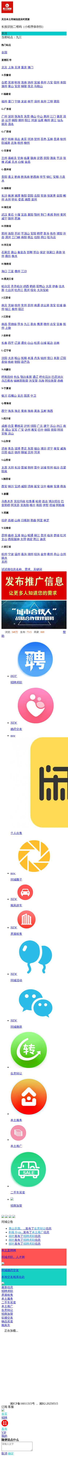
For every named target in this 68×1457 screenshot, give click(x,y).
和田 (39, 505)
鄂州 (37, 214)
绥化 (33, 290)
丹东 (37, 358)
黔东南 (25, 176)
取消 (4, 1453)
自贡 (11, 425)
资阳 (54, 429)
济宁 (50, 448)
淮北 (30, 86)
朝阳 (17, 361)
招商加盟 (7, 1313)
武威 (8, 161)
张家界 (51, 195)
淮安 (53, 305)
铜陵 (24, 86)
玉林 (50, 139)
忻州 (50, 467)
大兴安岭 (43, 290)
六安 (50, 82)
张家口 (50, 252)
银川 (4, 395)
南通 (37, 305)
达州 (27, 429)
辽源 (17, 342)
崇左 (17, 139)
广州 (4, 116)
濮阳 (59, 233)
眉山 (8, 429)
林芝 (46, 520)
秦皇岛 (21, 252)
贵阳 (4, 176)
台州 (63, 554)
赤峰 (60, 380)
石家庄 (5, 252)
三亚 (11, 271)
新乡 (46, 233)
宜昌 (24, 214)
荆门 (43, 214)
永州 (8, 199)
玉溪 (17, 535)
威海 (63, 448)
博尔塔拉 (54, 501)
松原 (37, 342)
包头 (17, 376)
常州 (24, 305)
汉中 (43, 486)
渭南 (30, 486)
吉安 (53, 324)
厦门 (11, 101)
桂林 (11, 139)
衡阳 (24, 195)
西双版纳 (14, 539)
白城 (43, 342)
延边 (50, 342)
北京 (4, 67)
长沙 (4, 195)
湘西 (27, 199)
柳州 (27, 142)
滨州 (30, 452)
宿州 (56, 82)
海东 (11, 410)
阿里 (40, 520)
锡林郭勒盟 (21, 380)
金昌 (27, 161)
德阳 (47, 429)
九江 (27, 324)
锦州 (43, 358)
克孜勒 (24, 505)
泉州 (43, 101)
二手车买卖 (8, 1302)
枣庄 (24, 448)
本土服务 (7, 1298)
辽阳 (63, 358)
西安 (4, 486)
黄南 (24, 410)
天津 (17, 67)
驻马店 (51, 237)
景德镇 (12, 324)
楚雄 (56, 535)
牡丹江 (19, 290)
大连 (11, 358)
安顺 (56, 176)
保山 (24, 535)
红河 (63, 535)
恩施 (17, 218)
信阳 (37, 237)
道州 (34, 199)
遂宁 (46, 425)
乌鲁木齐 (7, 501)
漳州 (37, 101)
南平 (30, 101)
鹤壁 (40, 233)
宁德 (17, 101)
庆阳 (46, 158)
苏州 (30, 305)
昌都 (11, 520)
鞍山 (17, 358)
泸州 (27, 425)
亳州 (43, 82)
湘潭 (17, 195)
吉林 (56, 342)
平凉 (59, 158)
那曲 (33, 520)
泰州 (14, 309)
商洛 (63, 486)
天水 (14, 161)
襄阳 (30, 214)
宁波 (11, 554)
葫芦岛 (25, 361)
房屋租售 (7, 1294)
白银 (21, 161)
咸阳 (24, 486)
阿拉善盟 (51, 380)
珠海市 (19, 116)
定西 (40, 158)
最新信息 (7, 1287)
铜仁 (49, 176)
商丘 (30, 237)
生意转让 (7, 1310)
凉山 (11, 433)
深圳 (11, 116)
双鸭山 (40, 286)
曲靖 (11, 535)
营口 (50, 358)
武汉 (4, 214)
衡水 (14, 256)
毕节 (43, 176)
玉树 (43, 410)
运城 (43, 467)
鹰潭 (40, 324)
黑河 (27, 290)
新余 (33, 324)
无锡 (11, 305)
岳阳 (37, 195)
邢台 (36, 252)
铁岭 (11, 361)
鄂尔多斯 (26, 376)
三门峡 (16, 237)
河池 (30, 139)
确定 (11, 1453)
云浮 (8, 120)
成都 (4, 425)
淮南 (24, 82)
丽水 (4, 557)
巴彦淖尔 (57, 376)
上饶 (8, 327)
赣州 (46, 324)
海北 (17, 410)
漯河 (8, 237)
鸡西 (26, 286)
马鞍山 (38, 86)
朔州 (30, 467)
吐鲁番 (30, 501)
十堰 (17, 214)
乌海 (41, 380)
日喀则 (25, 520)
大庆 (48, 286)
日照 (4, 452)
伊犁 (46, 505)
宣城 (37, 82)
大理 (23, 539)
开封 (17, 233)
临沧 (50, 535)
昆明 (4, 535)
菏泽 (37, 452)
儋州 (17, 271)
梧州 (20, 142)
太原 (4, 467)
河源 (34, 120)
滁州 (4, 86)
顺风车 (5, 1325)
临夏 (27, 158)
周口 (43, 237)
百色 (43, 139)
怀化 (14, 199)
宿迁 (21, 309)
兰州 (4, 158)
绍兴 (37, 554)
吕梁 (63, 467)
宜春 (59, 324)
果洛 (37, 410)
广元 (40, 425)
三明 (50, 101)
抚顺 (24, 358)
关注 (4, 33)
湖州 (30, 554)
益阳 (59, 195)
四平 (11, 342)
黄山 (11, 86)
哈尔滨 (5, 286)
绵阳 (33, 425)
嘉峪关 (12, 158)
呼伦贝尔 (45, 376)
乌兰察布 (7, 380)
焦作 (53, 233)
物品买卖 (7, 1321)
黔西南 (34, 176)
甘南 (20, 158)
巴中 (41, 429)
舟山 (56, 554)
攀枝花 (19, 425)
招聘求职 (7, 1291)
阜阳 (63, 82)
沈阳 (4, 358)
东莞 (27, 116)
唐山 (14, 252)
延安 (37, 486)
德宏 (30, 539)
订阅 (4, 1406)
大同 (11, 467)
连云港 (45, 305)
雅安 (34, 429)
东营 (30, 448)
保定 (43, 252)
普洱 (43, 535)
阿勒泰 (60, 505)
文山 (4, 539)
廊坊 (8, 256)
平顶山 (25, 233)
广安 (21, 429)
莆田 (56, 101)
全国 (4, 52)
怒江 (36, 539)
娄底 (21, 199)
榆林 (50, 486)
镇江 (8, 309)
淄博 (17, 448)
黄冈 (63, 214)
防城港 (5, 142)
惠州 (46, 116)
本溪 (30, 358)
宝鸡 (17, 486)
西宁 (4, 410)
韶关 (4, 124)
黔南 (17, 176)
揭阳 (14, 120)
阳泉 (4, 471)
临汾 (56, 467)
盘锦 (4, 361)
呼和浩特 (7, 376)
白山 (30, 342)
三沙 (24, 271)
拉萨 (4, 520)
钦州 (63, 139)
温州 (17, 554)
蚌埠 (17, 82)
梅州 (47, 120)
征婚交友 (7, 1317)
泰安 (56, 448)
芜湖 (11, 82)
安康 (56, 486)
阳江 (27, 120)
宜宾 (14, 429)
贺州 (37, 139)
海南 (30, 410)
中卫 (33, 395)
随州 (11, 218)
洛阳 (11, 233)
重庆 (24, 67)
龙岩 (24, 101)
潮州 (21, 120)
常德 (43, 195)
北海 (14, 142)
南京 (4, 305)
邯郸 (30, 252)
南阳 (24, 237)
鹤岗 (33, 286)
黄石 (11, 214)
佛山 (33, 116)
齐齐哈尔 (16, 286)
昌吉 (45, 501)
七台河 (9, 290)
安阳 (33, 233)
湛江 (54, 120)
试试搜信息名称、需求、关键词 (21, 569)
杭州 (4, 554)
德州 (17, 452)
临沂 (11, 452)
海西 (50, 410)
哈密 (38, 501)
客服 (11, 1406)
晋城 (24, 467)
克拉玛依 (19, 501)
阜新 (56, 358)
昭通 (30, 535)
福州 (4, 101)
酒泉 (53, 158)
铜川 (11, 486)
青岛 (11, 448)
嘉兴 (24, 554)
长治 (17, 467)
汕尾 (41, 120)
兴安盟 (33, 380)
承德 (59, 252)
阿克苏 (15, 505)
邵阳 (30, 195)
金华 (43, 554)
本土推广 (7, 1306)
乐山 (53, 425)
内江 (59, 425)
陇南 (33, 158)
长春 (4, 342)
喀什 (33, 505)
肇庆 (59, 116)
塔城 (52, 505)
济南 (4, 448)
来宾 (24, 139)
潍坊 (43, 448)
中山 (40, 116)
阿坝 (60, 429)
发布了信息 (30, 1228)
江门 (53, 116)
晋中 (37, 467)
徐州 (17, 305)
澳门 (30, 67)
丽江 (37, 535)
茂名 (11, 124)
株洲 (11, 195)
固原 (27, 395)
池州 (30, 82)
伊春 (55, 286)
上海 (11, 67)
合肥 (4, 82)
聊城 (24, 452)
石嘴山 (12, 395)
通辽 (35, 376)
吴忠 (20, 395)
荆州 (56, 214)
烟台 (37, 448)
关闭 (4, 561)
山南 (17, 520)
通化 (24, 342)
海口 (4, 271)
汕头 (60, 120)
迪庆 (43, 539)
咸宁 (4, 218)
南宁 (4, 139)
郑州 (4, 233)
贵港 (56, 139)
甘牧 (4, 433)
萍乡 (20, 324)
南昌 (4, 324)
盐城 (59, 305)
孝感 (50, 214)
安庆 (17, 86)
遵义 (11, 176)
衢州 (50, 554)
